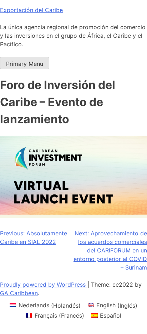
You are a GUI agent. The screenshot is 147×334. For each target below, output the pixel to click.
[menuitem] (45, 305)
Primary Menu (24, 63)
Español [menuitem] (110, 315)
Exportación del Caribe (31, 10)
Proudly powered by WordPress (43, 284)
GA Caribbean (19, 293)
